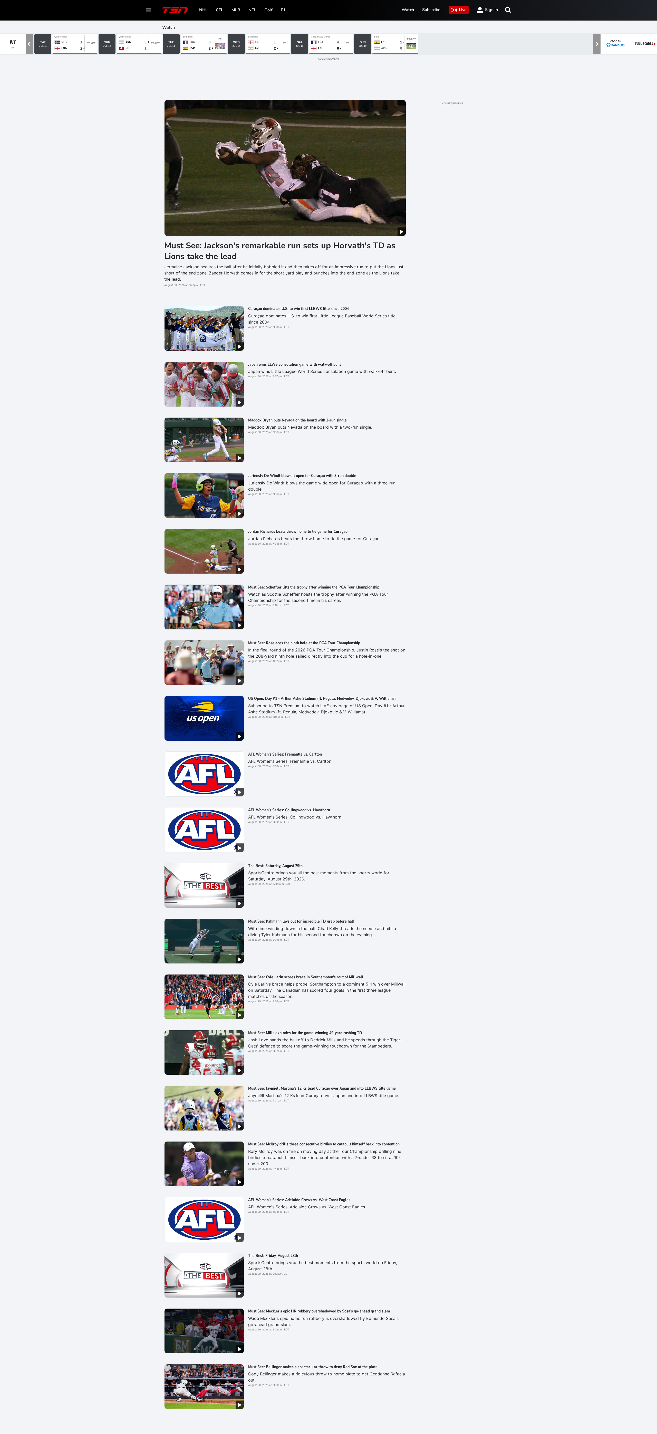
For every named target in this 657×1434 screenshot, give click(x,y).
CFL (219, 10)
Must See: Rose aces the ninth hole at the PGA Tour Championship (304, 643)
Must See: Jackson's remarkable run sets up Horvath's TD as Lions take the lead (279, 251)
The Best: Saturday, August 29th (275, 866)
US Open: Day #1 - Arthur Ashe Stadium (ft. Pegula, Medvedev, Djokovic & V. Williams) (322, 698)
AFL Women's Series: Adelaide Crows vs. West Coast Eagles (299, 1200)
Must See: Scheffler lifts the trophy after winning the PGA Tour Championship (313, 587)
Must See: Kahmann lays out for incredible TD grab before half (301, 921)
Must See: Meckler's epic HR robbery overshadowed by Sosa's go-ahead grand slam (319, 1311)
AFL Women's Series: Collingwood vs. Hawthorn (289, 810)
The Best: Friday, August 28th (273, 1255)
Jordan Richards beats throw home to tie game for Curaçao (297, 531)
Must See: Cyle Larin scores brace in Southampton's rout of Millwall (305, 977)
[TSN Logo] (175, 10)
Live (463, 10)
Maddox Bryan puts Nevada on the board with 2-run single (297, 420)
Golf (268, 10)
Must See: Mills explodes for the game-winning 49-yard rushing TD (305, 1033)
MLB (235, 10)
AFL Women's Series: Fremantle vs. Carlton (285, 754)
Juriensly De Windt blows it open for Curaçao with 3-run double (302, 476)
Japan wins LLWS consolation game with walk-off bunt (294, 364)
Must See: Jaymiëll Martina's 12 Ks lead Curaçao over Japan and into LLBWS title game (322, 1088)
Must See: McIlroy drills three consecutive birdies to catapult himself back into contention (324, 1144)
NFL (252, 10)
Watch (408, 10)
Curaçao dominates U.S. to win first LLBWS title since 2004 (298, 308)
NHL (203, 10)
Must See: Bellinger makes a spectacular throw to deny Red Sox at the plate (313, 1367)
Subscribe (431, 10)
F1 (283, 10)
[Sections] (149, 10)
